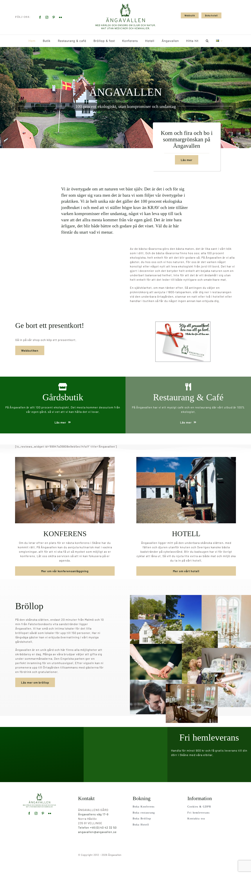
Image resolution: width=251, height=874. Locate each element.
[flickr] (60, 17)
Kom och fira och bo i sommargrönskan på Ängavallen (187, 139)
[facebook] (40, 17)
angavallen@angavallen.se (97, 832)
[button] (207, 41)
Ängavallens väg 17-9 (93, 814)
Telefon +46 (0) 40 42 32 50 (97, 827)
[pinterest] (53, 17)
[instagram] (47, 17)
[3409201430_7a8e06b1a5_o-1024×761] (39, 794)
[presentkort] (183, 323)
